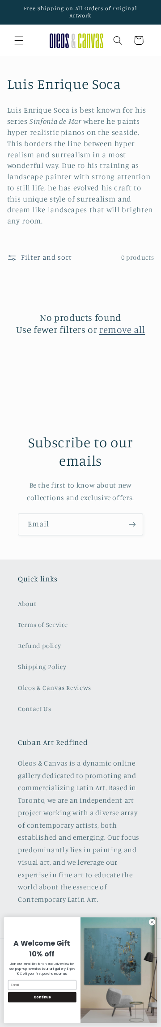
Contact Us (34, 708)
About (27, 603)
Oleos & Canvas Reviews (54, 687)
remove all (122, 329)
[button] (18, 40)
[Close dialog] (151, 922)
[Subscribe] (132, 524)
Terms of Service (43, 624)
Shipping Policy (42, 666)
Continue (42, 996)
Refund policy (39, 645)
